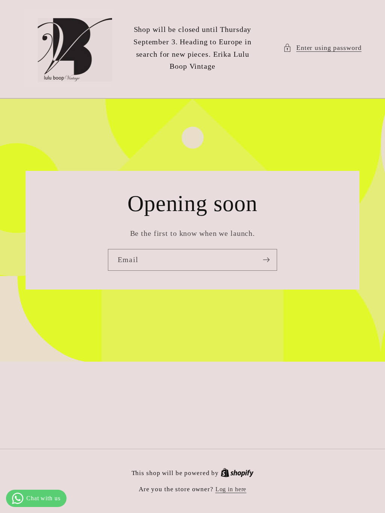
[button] (322, 47)
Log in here (231, 489)
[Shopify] (237, 473)
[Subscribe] (266, 260)
